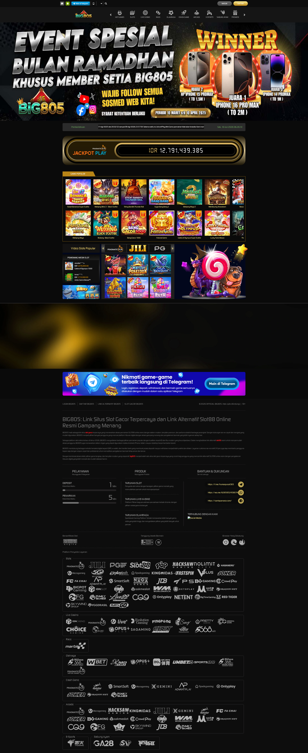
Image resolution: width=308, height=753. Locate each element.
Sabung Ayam (222, 17)
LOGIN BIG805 (69, 404)
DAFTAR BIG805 (86, 404)
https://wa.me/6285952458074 (223, 492)
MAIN (80, 192)
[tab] (116, 248)
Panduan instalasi (280, 342)
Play (100, 153)
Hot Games (119, 17)
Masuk (224, 3)
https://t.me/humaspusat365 (221, 484)
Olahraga (171, 17)
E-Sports (209, 17)
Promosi (235, 17)
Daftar (240, 3)
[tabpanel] (154, 71)
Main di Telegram (82, 3)
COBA (117, 261)
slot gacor (89, 432)
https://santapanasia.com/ (220, 500)
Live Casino (145, 17)
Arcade (196, 17)
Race (158, 17)
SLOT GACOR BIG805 (133, 404)
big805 (132, 456)
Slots (132, 17)
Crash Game (184, 17)
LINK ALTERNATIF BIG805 (109, 404)
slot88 (218, 440)
